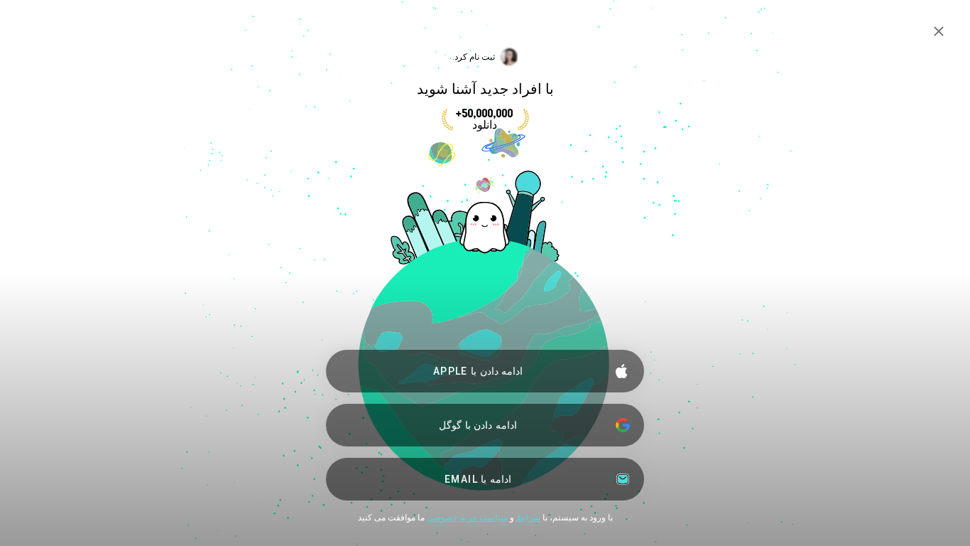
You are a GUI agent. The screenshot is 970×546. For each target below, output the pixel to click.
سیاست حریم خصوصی (467, 518)
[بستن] (938, 31)
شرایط (528, 518)
